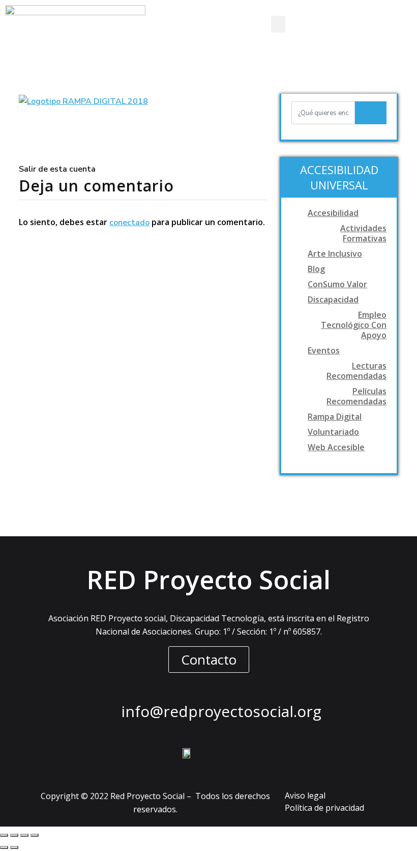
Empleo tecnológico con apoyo (353, 325)
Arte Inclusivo (335, 254)
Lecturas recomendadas (356, 371)
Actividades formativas (363, 233)
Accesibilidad (333, 213)
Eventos (324, 350)
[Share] (14, 835)
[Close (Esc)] (4, 835)
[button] (278, 24)
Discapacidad (333, 299)
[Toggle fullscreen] (24, 835)
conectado (129, 222)
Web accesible (336, 447)
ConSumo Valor (337, 284)
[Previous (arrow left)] (4, 847)
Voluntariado (333, 432)
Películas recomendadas (356, 396)
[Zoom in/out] (35, 835)
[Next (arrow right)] (14, 847)
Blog (316, 269)
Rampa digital (335, 416)
